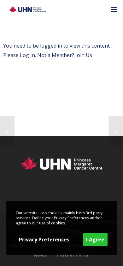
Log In (27, 55)
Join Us (83, 55)
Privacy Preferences (44, 239)
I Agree (95, 239)
